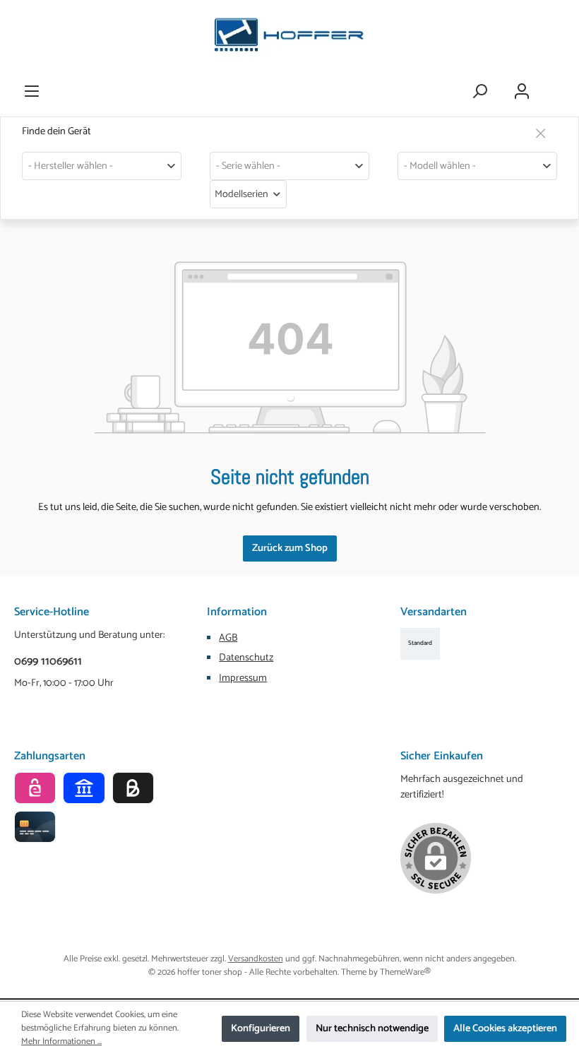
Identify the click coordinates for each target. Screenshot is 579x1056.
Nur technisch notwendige (372, 1028)
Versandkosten (255, 958)
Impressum (243, 678)
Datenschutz (246, 657)
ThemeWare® (405, 972)
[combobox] (101, 166)
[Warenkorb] (556, 85)
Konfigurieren (260, 1028)
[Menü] (31, 91)
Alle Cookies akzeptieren (505, 1028)
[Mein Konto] (521, 91)
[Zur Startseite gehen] (289, 38)
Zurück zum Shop (290, 548)
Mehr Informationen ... (61, 1042)
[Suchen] (479, 91)
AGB (228, 637)
